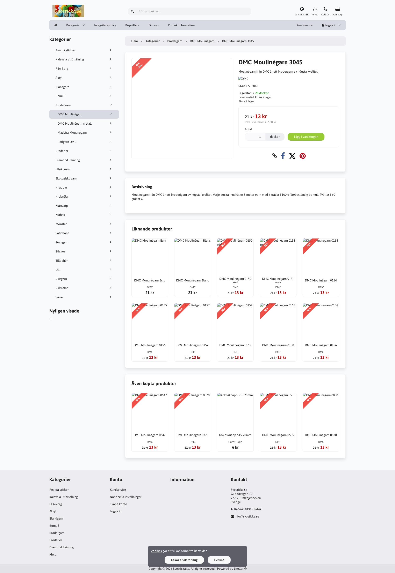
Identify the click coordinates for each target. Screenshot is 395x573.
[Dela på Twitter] (292, 156)
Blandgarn (62, 87)
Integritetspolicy (105, 25)
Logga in (330, 25)
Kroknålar (62, 196)
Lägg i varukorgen (306, 136)
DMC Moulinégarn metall (75, 123)
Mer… (52, 554)
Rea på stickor (65, 50)
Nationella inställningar (125, 497)
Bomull (60, 96)
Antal (248, 129)
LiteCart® (240, 568)
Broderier (62, 151)
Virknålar (62, 288)
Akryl (59, 77)
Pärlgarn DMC (67, 142)
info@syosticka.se (247, 516)
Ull (57, 269)
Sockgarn (62, 242)
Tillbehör (62, 260)
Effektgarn (63, 169)
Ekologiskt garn (66, 178)
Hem (134, 41)
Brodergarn (63, 105)
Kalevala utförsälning (70, 59)
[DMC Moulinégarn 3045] (55, 319)
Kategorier (73, 25)
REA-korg (62, 68)
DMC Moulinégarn (70, 114)
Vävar (59, 297)
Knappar (61, 187)
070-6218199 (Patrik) (248, 509)
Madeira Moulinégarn (72, 132)
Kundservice (304, 25)
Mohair (60, 214)
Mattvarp (62, 205)
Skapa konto (118, 504)
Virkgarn (61, 279)
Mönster (61, 224)
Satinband (62, 233)
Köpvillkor (132, 25)
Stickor (60, 251)
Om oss (154, 25)
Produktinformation (181, 25)
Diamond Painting (68, 160)
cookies (156, 551)
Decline (219, 560)
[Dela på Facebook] (283, 156)
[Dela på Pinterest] (303, 156)
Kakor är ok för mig (184, 560)
